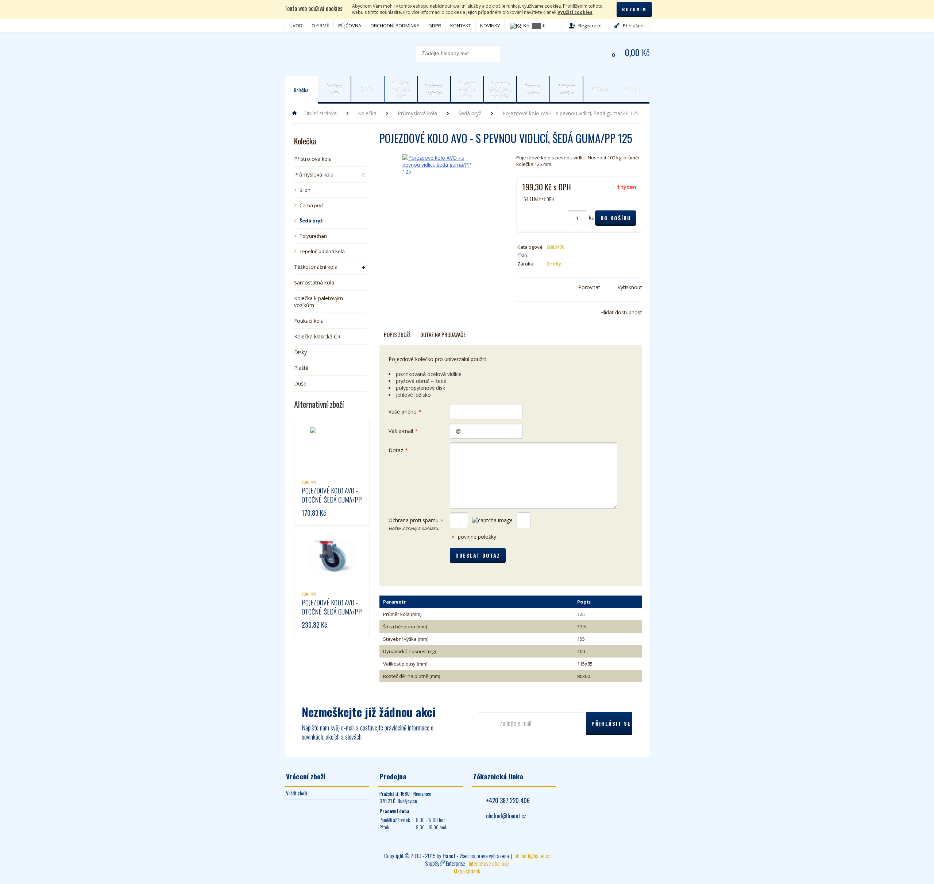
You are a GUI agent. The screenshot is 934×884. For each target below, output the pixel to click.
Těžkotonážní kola (315, 266)
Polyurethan (313, 236)
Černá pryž (312, 205)
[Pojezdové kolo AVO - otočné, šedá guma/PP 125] (331, 556)
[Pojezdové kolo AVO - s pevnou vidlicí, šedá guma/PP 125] (438, 184)
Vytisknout (630, 287)
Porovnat (589, 287)
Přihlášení (634, 25)
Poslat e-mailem (553, 287)
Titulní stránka (320, 113)
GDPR (434, 25)
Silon (305, 190)
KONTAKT (460, 25)
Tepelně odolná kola (322, 251)
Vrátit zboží (296, 793)
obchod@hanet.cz (506, 815)
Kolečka (367, 113)
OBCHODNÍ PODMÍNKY (394, 25)
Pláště (301, 367)
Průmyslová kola (417, 113)
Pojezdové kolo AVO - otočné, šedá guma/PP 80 (332, 499)
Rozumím (634, 9)
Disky (300, 352)
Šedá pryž (469, 113)
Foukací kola (309, 320)
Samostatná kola (314, 282)
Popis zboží (397, 334)
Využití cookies (575, 12)
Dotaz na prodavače (443, 334)
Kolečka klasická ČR (317, 336)
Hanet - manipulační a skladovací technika (314, 53)
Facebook (520, 287)
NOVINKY (490, 25)
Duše (300, 383)
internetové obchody (489, 863)
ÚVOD (295, 25)
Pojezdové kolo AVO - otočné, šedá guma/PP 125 (332, 611)
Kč (525, 25)
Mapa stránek (467, 871)
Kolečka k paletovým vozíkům (318, 302)
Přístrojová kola (313, 158)
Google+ (542, 287)
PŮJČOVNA (349, 25)
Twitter (531, 287)
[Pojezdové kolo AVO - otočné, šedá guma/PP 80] (331, 444)
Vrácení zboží (305, 776)
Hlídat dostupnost (621, 312)
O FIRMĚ (320, 25)
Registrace (590, 25)
